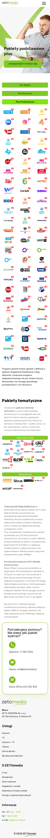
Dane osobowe (9, 781)
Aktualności (7, 777)
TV (3, 738)
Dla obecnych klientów (12, 756)
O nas (4, 772)
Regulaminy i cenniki (11, 786)
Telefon (5, 747)
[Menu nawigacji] (44, 3)
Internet (6, 733)
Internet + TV (8, 742)
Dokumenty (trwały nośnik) (14, 791)
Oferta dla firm (8, 751)
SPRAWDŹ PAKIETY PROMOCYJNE (23, 64)
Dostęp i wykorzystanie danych (16, 795)
